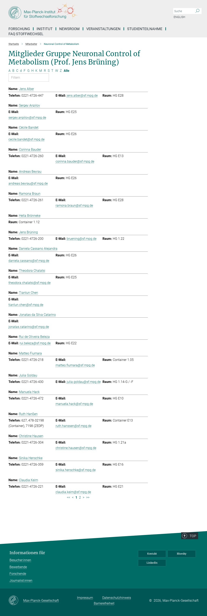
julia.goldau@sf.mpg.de (84, 382)
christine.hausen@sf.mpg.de (76, 448)
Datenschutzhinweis (116, 598)
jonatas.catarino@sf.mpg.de (28, 327)
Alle (66, 71)
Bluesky (181, 553)
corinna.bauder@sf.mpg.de (75, 161)
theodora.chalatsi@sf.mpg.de (29, 283)
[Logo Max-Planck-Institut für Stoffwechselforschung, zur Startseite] (84, 12)
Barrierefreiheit (104, 603)
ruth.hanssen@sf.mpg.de (73, 426)
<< (68, 497)
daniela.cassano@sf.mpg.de (28, 261)
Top (193, 536)
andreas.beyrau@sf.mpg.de (28, 183)
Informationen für (27, 552)
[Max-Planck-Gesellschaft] (15, 600)
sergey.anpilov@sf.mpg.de (27, 117)
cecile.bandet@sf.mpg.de (26, 139)
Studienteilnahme (144, 28)
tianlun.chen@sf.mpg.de (25, 305)
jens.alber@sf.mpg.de (82, 95)
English (179, 17)
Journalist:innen (21, 580)
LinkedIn (152, 562)
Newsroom (69, 28)
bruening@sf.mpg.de (81, 239)
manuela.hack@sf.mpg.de (74, 404)
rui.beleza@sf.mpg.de (35, 343)
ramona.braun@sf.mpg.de (74, 205)
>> (87, 497)
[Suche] (197, 11)
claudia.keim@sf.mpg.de (73, 492)
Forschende (18, 574)
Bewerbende (18, 567)
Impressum (85, 598)
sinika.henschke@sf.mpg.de (76, 470)
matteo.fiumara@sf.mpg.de (75, 365)
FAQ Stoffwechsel (25, 33)
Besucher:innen (20, 560)
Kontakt (152, 553)
